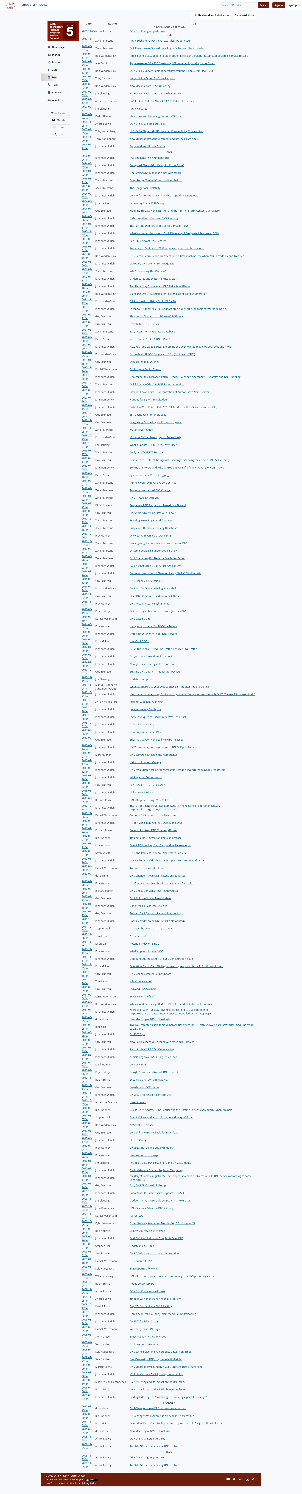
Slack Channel (61, 112)
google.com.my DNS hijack (145, 709)
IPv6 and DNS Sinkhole (143, 989)
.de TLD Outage (139, 1140)
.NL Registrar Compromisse (146, 777)
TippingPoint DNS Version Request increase (156, 838)
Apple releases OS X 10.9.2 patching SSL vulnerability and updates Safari (172, 63)
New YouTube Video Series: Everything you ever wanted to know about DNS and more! (181, 346)
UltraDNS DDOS (139, 641)
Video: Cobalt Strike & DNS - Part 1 (150, 339)
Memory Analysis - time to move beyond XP (155, 93)
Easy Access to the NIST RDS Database (152, 331)
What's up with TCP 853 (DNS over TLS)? (153, 445)
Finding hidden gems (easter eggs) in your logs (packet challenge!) (168, 1397)
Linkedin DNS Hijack (141, 792)
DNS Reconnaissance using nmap (149, 603)
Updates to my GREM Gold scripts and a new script (160, 1200)
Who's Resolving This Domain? (148, 271)
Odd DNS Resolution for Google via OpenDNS (156, 1238)
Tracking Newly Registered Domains (151, 520)
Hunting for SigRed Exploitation (148, 399)
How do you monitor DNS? (145, 732)
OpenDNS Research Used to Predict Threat (155, 596)
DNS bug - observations (144, 1344)
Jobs (54, 69)
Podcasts (57, 62)
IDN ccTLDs (136, 1215)
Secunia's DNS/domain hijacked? (149, 1079)
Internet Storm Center (33, 5)
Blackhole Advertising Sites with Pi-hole (153, 513)
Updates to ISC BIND (142, 1246)
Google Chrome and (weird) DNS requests (154, 1072)
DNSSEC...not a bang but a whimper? (151, 1147)
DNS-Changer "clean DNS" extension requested (158, 875)
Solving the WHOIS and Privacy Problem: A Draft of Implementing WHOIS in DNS (177, 467)
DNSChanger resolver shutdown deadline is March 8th (162, 883)
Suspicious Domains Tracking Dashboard (154, 528)
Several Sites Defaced (142, 996)
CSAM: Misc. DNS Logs (143, 724)
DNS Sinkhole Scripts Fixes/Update (150, 898)
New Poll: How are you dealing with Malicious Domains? (162, 1042)
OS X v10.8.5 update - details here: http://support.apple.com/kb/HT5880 (172, 71)
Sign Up (292, 5)
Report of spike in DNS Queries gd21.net (153, 830)
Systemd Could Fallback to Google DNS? (153, 550)
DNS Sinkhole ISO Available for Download (154, 1132)
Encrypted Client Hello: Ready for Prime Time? (157, 165)
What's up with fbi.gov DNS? (146, 951)
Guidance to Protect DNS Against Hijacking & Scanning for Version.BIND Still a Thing (179, 460)
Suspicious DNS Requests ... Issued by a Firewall (158, 505)
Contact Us (58, 92)
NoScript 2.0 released (142, 1125)
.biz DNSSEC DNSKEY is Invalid (147, 785)
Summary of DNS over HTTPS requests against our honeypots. (167, 248)
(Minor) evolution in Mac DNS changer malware (158, 1389)
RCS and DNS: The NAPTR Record (149, 157)
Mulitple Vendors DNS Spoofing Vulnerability (156, 1374)
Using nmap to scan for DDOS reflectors (153, 626)
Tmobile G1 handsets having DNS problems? (156, 1299)
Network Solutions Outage (145, 762)
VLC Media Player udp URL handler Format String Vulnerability (166, 131)
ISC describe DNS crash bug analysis (151, 928)
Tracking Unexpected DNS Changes (150, 490)
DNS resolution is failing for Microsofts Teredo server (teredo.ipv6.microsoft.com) (178, 770)
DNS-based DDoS (140, 618)
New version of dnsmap (144, 1155)
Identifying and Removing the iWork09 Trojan (156, 116)
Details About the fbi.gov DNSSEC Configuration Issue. (161, 958)
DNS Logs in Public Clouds (145, 369)
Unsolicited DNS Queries (144, 324)
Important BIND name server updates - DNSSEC (158, 1193)
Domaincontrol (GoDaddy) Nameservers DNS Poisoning (163, 1314)
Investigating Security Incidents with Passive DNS (158, 543)
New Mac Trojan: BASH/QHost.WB (150, 1019)
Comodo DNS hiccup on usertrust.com (153, 815)
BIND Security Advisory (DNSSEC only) (152, 1208)
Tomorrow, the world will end (147, 868)
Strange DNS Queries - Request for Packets (155, 671)
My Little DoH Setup (141, 430)
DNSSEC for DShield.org (144, 1321)
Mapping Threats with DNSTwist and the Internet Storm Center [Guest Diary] (175, 210)
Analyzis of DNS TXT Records (146, 452)
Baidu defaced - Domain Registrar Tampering (156, 1170)
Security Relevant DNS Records (148, 241)
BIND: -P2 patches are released (148, 1336)
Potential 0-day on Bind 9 (144, 943)
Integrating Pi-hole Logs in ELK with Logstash (156, 422)
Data (55, 77)
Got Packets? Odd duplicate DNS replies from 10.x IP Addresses (167, 860)
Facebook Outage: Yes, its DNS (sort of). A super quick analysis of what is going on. (178, 309)
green (251, 15)
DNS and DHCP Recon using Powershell (153, 588)
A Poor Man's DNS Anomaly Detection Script (156, 822)
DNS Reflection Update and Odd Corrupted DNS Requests (164, 195)
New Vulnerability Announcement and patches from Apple (164, 139)
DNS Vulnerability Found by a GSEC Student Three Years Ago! (166, 1367)
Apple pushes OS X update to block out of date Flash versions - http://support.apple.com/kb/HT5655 (189, 55)
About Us (57, 100)
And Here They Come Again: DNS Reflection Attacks (160, 286)
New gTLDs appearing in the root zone (152, 664)
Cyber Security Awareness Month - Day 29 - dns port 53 (162, 1223)
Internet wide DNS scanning (146, 702)
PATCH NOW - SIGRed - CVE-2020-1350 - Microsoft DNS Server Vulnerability (174, 407)
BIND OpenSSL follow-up (144, 1268)
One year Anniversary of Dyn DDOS (150, 535)
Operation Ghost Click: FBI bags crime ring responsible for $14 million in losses (176, 966)
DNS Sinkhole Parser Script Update (150, 974)
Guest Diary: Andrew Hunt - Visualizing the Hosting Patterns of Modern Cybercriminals (181, 1110)
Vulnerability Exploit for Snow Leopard (152, 78)
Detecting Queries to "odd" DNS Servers (153, 634)
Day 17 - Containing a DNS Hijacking (151, 1306)
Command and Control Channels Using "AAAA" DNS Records (165, 573)
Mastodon (61, 120)
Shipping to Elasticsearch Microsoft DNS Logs (156, 316)
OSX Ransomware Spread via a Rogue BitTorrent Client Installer (167, 48)
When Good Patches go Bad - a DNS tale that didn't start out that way (171, 1004)
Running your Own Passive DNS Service (153, 482)
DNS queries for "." (141, 1261)
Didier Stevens (222, 15)
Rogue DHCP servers (142, 1283)
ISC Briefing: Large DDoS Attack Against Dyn (155, 566)
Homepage (58, 47)
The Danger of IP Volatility (145, 188)
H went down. (138, 1102)
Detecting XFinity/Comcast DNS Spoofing (154, 218)
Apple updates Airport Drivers (147, 146)
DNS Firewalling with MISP (145, 498)
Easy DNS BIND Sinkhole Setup (148, 1185)
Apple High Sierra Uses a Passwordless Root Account (161, 40)
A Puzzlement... (139, 936)
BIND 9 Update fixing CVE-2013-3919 (151, 800)
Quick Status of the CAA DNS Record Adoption (157, 384)
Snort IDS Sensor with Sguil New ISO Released (157, 739)
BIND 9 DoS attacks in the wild (147, 1231)
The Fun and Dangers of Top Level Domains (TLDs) (159, 225)
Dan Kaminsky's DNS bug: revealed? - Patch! (156, 1359)
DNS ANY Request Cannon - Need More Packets (158, 853)
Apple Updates (138, 108)
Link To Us (51, 1483)
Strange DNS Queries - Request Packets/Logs (156, 913)
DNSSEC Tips (137, 1034)
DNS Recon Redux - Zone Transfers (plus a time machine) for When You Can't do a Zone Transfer (187, 256)
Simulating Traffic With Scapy (147, 203)
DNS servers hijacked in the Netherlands (154, 754)
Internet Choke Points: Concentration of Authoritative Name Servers (170, 392)
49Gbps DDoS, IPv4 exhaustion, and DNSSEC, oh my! (161, 1163)
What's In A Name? (141, 981)
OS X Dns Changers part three (147, 31)
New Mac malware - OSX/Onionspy (150, 86)
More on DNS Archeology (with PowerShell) (155, 437)
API (73, 1479)
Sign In (278, 5)
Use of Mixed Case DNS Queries (148, 906)
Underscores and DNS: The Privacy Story (154, 278)
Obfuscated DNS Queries (144, 362)
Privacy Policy (89, 1483)
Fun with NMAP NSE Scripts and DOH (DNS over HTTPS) (162, 354)
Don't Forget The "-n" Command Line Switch (156, 180)
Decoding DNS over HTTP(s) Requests (152, 263)
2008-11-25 (88, 31)
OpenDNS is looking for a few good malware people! (160, 845)
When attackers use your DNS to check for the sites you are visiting (169, 686)
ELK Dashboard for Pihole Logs (148, 414)
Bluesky (62, 127)
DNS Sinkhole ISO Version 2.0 (147, 581)
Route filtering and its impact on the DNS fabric (158, 1382)
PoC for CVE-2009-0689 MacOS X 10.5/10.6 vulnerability (162, 101)
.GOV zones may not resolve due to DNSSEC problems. (162, 747)
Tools (55, 85)
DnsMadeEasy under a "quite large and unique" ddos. (161, 1117)
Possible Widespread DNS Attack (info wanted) (157, 921)
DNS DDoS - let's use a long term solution (154, 1253)
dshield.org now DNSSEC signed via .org (153, 1057)
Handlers (75, 1483)
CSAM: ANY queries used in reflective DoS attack (158, 717)
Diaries (56, 54)
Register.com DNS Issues (144, 1087)
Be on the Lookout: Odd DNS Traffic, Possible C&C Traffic (163, 649)
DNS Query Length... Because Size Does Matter (157, 558)
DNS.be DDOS (138, 1064)
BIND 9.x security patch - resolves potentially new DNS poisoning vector (172, 1276)
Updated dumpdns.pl (142, 679)
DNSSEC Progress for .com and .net (151, 1094)
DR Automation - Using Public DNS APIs (153, 301)
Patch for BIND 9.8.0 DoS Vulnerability (152, 1049)
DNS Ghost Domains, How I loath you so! (154, 890)
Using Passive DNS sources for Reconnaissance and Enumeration (168, 293)
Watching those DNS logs (145, 1329)
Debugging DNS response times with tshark (155, 173)
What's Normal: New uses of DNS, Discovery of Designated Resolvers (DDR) (174, 233)
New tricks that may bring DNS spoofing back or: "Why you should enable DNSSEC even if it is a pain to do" (192, 694)
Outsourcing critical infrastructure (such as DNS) (158, 611)
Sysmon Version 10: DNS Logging (149, 475)
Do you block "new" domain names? (151, 656)
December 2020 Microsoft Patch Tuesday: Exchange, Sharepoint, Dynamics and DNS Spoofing (185, 377)
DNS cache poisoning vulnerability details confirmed (161, 1351)
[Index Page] (10, 5)
